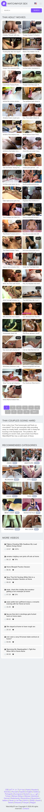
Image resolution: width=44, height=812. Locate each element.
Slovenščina (25, 798)
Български (18, 794)
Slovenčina (35, 798)
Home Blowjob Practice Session (18, 567)
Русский (15, 792)
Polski (28, 790)
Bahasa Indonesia (31, 796)
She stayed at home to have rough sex (20, 626)
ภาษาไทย (18, 800)
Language (35, 3)
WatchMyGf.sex (17, 3)
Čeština (36, 792)
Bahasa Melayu (17, 796)
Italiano (5, 800)
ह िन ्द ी (14, 790)
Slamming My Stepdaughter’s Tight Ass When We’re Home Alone (21, 650)
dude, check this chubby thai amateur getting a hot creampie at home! (20, 590)
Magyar (33, 802)
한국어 (25, 800)
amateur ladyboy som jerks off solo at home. (22, 556)
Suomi (38, 800)
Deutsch (26, 794)
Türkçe (7, 796)
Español (22, 792)
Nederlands (15, 798)
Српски (6, 798)
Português (9, 794)
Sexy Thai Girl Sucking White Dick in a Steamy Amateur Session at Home (20, 578)
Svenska (7, 792)
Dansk (10, 802)
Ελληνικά (17, 802)
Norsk (11, 800)
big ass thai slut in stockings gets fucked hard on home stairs (21, 615)
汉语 (7, 790)
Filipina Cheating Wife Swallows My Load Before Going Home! (21, 545)
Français (25, 802)
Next (34, 412)
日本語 (32, 800)
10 (26, 412)
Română (34, 790)
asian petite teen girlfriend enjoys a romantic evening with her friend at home (22, 603)
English (29, 792)
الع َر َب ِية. (34, 794)
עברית (22, 790)
